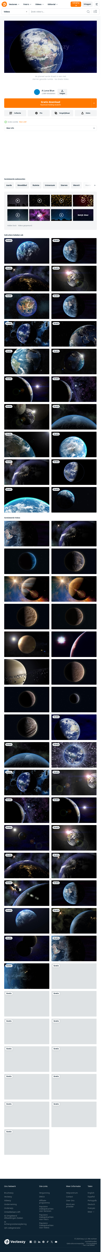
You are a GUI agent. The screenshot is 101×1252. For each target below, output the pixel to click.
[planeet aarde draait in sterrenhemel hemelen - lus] (74, 416)
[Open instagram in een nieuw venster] (35, 1241)
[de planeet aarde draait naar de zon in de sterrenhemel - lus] (26, 388)
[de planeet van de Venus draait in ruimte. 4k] (26, 643)
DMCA (42, 1195)
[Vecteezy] (4, 4)
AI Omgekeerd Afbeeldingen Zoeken (13, 1215)
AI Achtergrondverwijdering (15, 1221)
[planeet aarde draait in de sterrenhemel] (74, 277)
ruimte (36, 184)
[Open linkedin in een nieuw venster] (39, 1241)
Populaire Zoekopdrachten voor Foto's (46, 1215)
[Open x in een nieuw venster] (52, 1241)
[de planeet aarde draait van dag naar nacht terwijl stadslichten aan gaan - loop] (74, 947)
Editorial (51, 4)
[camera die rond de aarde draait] (74, 498)
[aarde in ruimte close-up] (74, 443)
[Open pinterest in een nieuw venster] (43, 1241)
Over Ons (70, 1199)
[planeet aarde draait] (26, 360)
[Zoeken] (88, 11)
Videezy (7, 1199)
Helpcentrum (72, 1191)
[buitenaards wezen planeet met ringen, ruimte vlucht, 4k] (74, 1113)
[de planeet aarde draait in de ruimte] (26, 305)
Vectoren (13, 4)
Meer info (10, 127)
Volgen (62, 93)
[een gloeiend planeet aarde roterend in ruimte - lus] (74, 754)
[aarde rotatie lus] (26, 443)
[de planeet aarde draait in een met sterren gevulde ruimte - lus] (74, 726)
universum (50, 184)
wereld (76, 184)
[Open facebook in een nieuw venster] (31, 1241)
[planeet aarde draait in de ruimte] (74, 305)
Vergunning (44, 1191)
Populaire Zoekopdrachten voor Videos (46, 1224)
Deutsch (89, 1203)
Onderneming (10, 1203)
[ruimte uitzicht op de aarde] (74, 333)
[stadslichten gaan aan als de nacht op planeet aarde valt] (74, 920)
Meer (88, 1211)
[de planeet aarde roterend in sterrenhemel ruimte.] (74, 781)
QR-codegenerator (12, 1226)
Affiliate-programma (44, 1200)
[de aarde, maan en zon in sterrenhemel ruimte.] (26, 837)
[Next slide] (90, 184)
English (89, 1191)
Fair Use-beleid (87, 1244)
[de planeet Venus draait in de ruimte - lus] (74, 588)
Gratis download (50, 103)
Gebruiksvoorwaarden (73, 1242)
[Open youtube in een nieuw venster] (56, 1241)
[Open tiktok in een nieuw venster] (48, 1241)
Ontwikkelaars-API (12, 1210)
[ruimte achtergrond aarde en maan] (74, 1085)
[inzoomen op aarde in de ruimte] (26, 250)
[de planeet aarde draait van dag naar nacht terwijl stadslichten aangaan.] (26, 532)
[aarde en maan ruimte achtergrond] (26, 1141)
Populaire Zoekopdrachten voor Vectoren (46, 1207)
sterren (64, 184)
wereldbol (22, 184)
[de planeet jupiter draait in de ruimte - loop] (26, 588)
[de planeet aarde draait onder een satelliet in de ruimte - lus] (26, 892)
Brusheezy (8, 1191)
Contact (69, 1195)
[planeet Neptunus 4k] (26, 1002)
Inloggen (87, 4)
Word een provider (70, 1204)
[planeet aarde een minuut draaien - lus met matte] (74, 471)
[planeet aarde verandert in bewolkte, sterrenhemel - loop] (26, 333)
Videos (38, 4)
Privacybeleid (89, 1242)
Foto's (26, 4)
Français (89, 1207)
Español (89, 1195)
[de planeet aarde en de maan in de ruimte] (26, 416)
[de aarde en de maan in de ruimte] (26, 947)
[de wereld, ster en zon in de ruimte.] (74, 360)
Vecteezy (8, 1195)
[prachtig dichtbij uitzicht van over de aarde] (26, 498)
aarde (9, 184)
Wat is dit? (23, 122)
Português (90, 1199)
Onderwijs (8, 1207)
